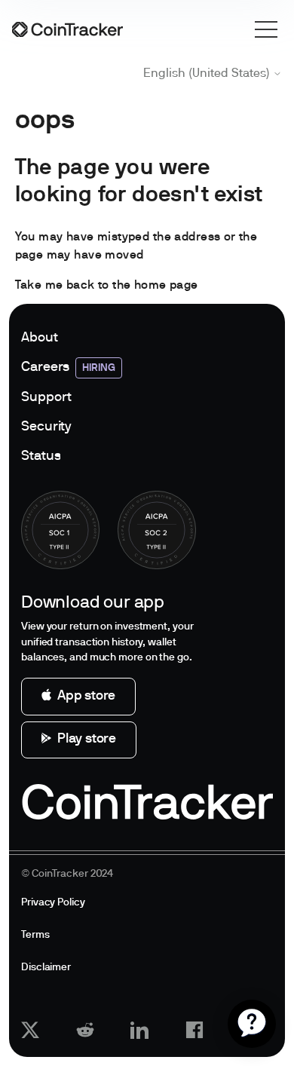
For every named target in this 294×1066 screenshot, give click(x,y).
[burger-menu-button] (266, 29)
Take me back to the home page (106, 285)
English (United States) (208, 74)
